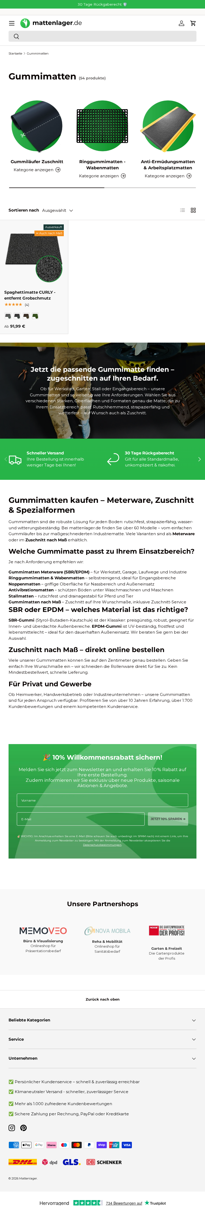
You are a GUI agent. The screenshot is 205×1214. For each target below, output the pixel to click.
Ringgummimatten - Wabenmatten (102, 164)
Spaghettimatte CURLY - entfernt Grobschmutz (30, 295)
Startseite (15, 53)
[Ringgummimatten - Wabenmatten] (102, 126)
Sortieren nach (24, 210)
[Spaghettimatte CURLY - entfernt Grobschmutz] (34, 254)
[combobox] (102, 36)
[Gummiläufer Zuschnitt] (37, 126)
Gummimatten (38, 53)
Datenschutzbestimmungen (102, 845)
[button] (193, 23)
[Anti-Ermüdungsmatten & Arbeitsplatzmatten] (168, 126)
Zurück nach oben (103, 999)
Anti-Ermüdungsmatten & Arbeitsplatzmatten (168, 164)
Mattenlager (28, 1178)
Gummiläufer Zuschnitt (37, 161)
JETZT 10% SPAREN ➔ (168, 819)
